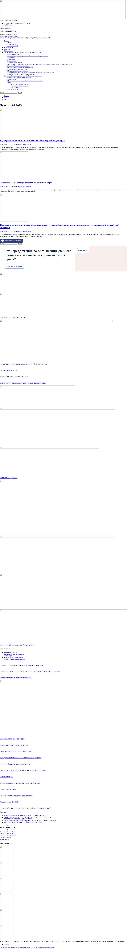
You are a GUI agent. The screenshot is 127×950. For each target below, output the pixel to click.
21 (3, 835)
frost (15, 144)
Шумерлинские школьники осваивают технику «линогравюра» (32, 140)
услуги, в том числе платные (20, 84)
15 (5, 833)
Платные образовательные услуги (18, 66)
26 (14, 835)
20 (1, 835)
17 (10, 833)
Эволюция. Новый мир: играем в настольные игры (26, 182)
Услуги (9, 82)
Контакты (7, 49)
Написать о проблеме (14, 266)
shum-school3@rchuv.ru (11, 36)
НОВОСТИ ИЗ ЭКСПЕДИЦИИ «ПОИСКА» (18, 819)
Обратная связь (8, 51)
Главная (6, 944)
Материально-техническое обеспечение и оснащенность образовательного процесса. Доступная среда (39, 64)
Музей (9, 42)
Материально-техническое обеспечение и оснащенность (25, 81)
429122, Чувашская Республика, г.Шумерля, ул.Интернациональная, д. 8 (27, 38)
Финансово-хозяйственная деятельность (20, 67)
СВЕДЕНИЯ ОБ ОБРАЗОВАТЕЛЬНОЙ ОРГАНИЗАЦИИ (22, 52)
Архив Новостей (12, 46)
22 (5, 835)
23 (8, 835)
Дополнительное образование (13, 657)
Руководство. (11, 61)
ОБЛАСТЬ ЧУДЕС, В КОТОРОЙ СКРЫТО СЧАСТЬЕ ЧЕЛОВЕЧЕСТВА (27, 817)
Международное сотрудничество (17, 71)
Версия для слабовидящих (13, 240)
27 (1, 837)
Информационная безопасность (14, 654)
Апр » (7, 839)
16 (8, 833)
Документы (11, 57)
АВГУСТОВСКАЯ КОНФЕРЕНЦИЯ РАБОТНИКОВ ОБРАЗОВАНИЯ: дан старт (30, 820)
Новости (6, 41)
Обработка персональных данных (14, 659)
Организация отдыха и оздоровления (19, 77)
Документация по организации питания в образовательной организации (30, 72)
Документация (8, 47)
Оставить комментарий (23, 144)
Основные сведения (13, 54)
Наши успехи (11, 44)
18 (12, 833)
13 (1, 833)
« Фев (2, 839)
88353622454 (12, 34)
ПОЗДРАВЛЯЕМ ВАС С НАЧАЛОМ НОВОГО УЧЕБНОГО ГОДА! (25, 815)
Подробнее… (41, 149)
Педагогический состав (14, 62)
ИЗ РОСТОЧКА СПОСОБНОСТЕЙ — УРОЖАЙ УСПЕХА (23, 822)
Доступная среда (12, 89)
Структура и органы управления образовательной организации (27, 56)
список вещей (15, 87)
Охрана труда (8, 655)
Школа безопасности (10, 652)
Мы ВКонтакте (8, 25)
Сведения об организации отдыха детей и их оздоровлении (23, 76)
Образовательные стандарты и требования (20, 74)
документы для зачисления (19, 86)
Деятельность (11, 79)
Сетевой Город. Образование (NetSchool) (17, 23)
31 (10, 837)
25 (12, 835)
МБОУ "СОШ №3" (6, 28)
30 (8, 837)
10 (10, 831)
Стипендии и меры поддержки (17, 69)
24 (10, 835)
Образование (11, 59)
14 (3, 833)
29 (5, 837)
